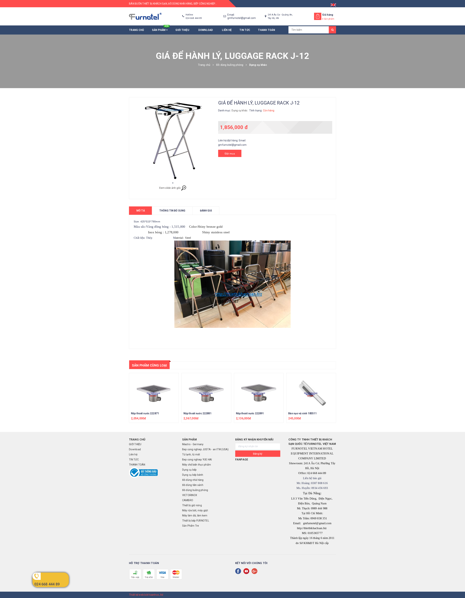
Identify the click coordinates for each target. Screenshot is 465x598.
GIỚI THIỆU (182, 30)
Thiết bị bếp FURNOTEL (195, 520)
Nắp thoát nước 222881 (197, 413)
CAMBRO (187, 500)
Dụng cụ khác (239, 110)
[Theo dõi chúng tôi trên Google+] (255, 571)
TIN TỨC (244, 30)
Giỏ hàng (327, 14)
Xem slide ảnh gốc (170, 187)
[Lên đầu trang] (458, 587)
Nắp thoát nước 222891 (250, 413)
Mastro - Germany (193, 444)
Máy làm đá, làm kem (194, 515)
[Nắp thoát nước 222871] (154, 391)
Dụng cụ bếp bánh (192, 474)
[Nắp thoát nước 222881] (206, 391)
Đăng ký (257, 453)
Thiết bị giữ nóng (192, 505)
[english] (333, 3)
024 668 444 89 (47, 584)
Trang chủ (136, 30)
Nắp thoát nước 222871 (145, 413)
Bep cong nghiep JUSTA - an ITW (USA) (205, 449)
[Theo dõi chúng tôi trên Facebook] (238, 571)
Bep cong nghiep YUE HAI (197, 459)
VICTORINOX (189, 495)
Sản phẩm (160, 28)
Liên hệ (227, 30)
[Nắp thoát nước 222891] (259, 391)
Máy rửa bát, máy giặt (195, 510)
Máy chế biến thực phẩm (196, 464)
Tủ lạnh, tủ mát (191, 454)
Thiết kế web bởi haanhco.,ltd (146, 594)
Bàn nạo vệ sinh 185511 (302, 413)
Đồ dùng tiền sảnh (192, 485)
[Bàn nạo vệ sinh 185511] (311, 391)
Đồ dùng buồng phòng (195, 490)
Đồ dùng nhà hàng (193, 479)
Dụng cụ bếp (189, 469)
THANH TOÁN (266, 30)
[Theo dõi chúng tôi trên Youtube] (247, 571)
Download (206, 30)
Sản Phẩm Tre (190, 525)
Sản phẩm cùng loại (149, 365)
